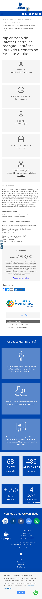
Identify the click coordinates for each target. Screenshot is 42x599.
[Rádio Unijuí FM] (29, 521)
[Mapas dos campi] (26, 14)
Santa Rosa (21, 562)
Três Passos (21, 567)
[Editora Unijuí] (13, 521)
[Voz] (2, 244)
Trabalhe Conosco (27, 538)
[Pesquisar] (33, 14)
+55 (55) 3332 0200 (21, 547)
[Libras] (2, 241)
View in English (26, 536)
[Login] (23, 14)
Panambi (21, 564)
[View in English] (36, 14)
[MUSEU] (21, 521)
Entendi (21, 592)
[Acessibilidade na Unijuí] (40, 14)
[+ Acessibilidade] (2, 247)
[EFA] (37, 521)
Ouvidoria (27, 530)
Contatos (26, 533)
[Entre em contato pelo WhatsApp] (35, 592)
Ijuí (21, 559)
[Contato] (30, 14)
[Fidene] (5, 521)
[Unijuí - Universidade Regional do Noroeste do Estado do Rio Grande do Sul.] (21, 5)
